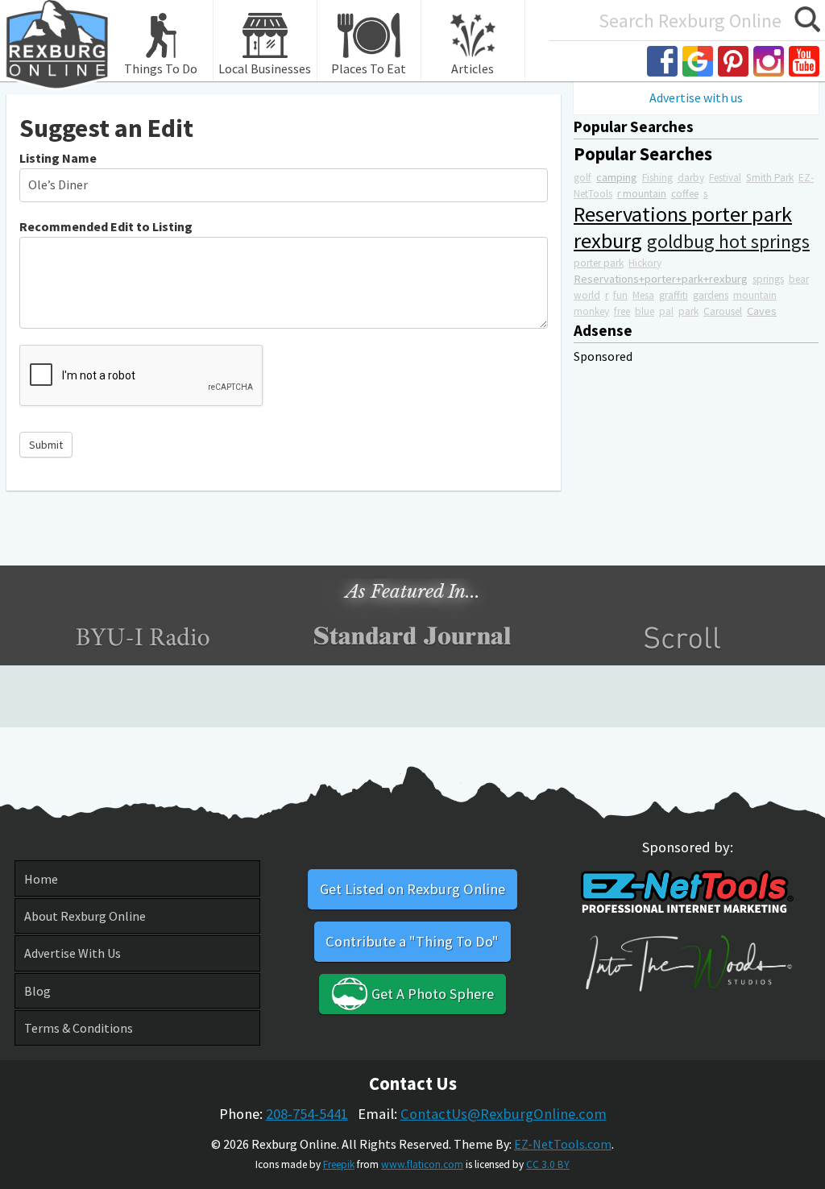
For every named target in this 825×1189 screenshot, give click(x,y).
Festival (725, 177)
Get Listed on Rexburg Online (412, 889)
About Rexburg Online (85, 916)
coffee (685, 194)
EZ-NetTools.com (562, 1144)
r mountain (641, 194)
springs (768, 279)
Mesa (643, 295)
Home (41, 879)
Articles (472, 68)
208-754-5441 (307, 1113)
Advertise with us (696, 97)
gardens (710, 295)
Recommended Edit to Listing (106, 226)
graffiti (673, 295)
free (622, 311)
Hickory (644, 263)
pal (666, 311)
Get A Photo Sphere (431, 993)
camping (616, 177)
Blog (37, 991)
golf (582, 177)
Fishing (657, 177)
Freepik (338, 1164)
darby (691, 177)
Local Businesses (264, 68)
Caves (762, 311)
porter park (599, 263)
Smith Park (770, 177)
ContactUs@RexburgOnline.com (503, 1113)
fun (620, 295)
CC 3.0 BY (548, 1164)
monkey (591, 311)
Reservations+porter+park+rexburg (661, 278)
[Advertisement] (696, 465)
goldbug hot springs (728, 241)
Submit (46, 444)
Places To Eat (368, 68)
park (688, 311)
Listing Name (58, 158)
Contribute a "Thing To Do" (412, 941)
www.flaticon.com (422, 1164)
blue (644, 311)
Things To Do (160, 68)
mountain (755, 295)
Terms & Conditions (78, 1028)
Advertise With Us (72, 953)
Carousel (722, 311)
